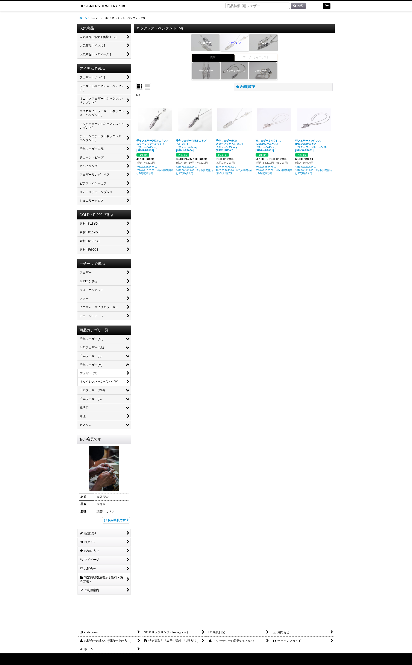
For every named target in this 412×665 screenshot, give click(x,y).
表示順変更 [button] (247, 86)
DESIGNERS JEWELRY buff (102, 6)
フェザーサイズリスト (256, 57)
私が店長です (117, 520)
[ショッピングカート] (326, 6)
